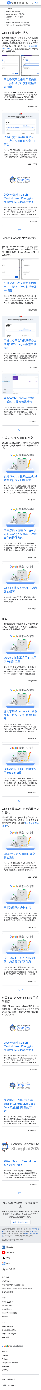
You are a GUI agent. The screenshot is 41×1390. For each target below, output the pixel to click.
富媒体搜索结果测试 (9, 1330)
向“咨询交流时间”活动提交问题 (13, 1285)
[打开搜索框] (32, 2)
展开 (21, 230)
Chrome (5, 1355)
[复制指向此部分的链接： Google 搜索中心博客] (31, 33)
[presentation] (20, 33)
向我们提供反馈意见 (20, 1222)
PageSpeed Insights (9, 1334)
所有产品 (5, 1370)
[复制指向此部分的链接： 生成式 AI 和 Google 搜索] (35, 438)
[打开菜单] (3, 2)
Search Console (7, 1326)
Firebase (5, 1359)
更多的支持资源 (7, 1292)
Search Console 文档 (9, 1313)
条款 (3, 1379)
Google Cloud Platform (10, 1363)
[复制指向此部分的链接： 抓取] (10, 619)
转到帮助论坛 (6, 1281)
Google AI (5, 1366)
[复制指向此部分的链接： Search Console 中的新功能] (4, 242)
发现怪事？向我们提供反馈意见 (20, 1204)
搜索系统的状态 (7, 1309)
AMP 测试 (5, 1337)
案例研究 (5, 1316)
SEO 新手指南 (7, 1306)
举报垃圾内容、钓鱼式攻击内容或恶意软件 (17, 1288)
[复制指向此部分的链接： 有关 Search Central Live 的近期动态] (13, 1001)
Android (5, 1352)
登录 (36, 3)
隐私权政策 (11, 1379)
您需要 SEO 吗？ (8, 1302)
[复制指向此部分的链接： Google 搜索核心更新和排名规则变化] (13, 812)
